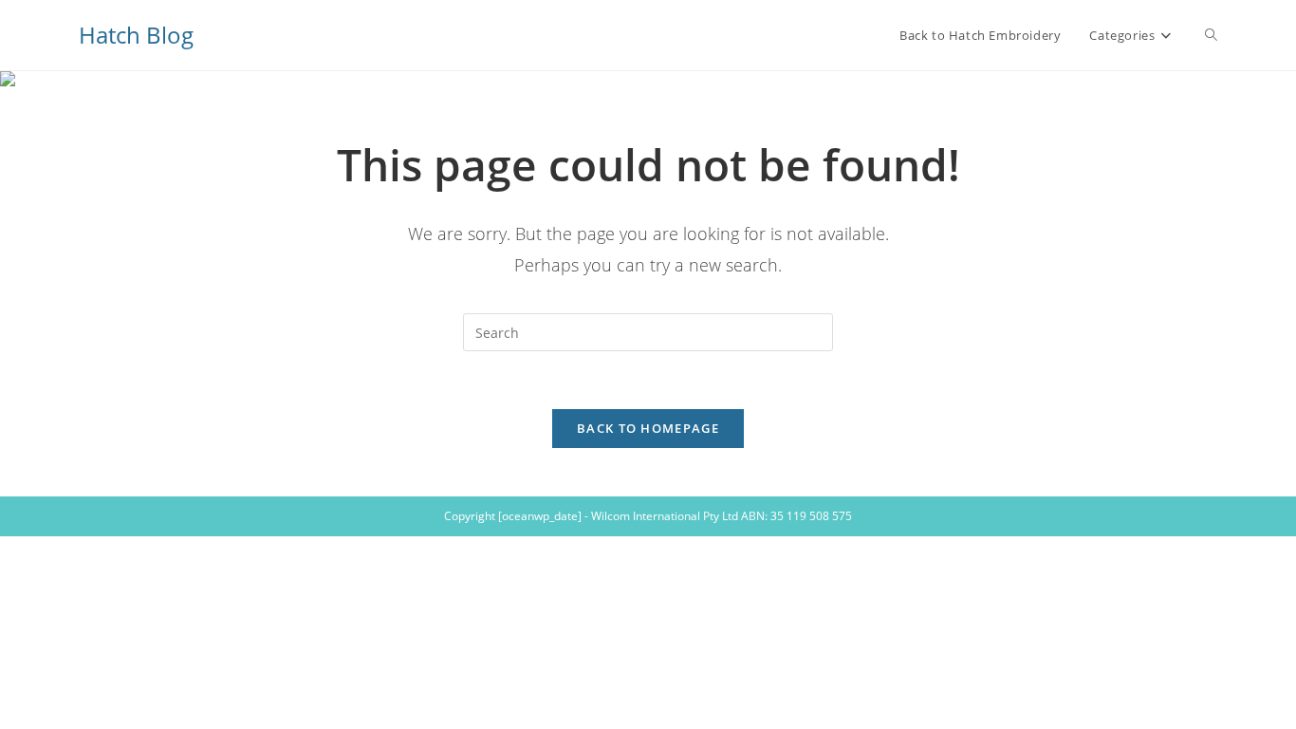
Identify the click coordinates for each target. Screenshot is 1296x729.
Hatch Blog (136, 34)
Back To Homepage (648, 428)
